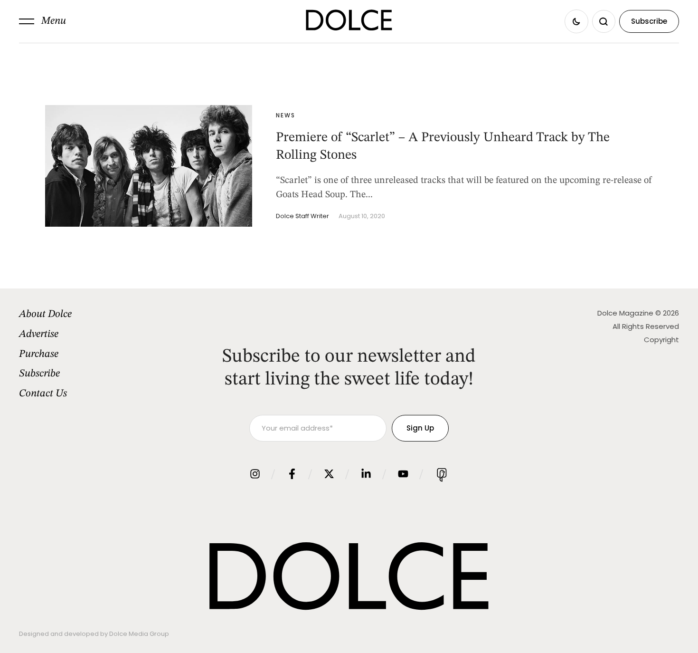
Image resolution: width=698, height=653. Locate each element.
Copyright (661, 340)
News (285, 115)
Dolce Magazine (625, 313)
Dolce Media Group (139, 633)
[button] (42, 21)
